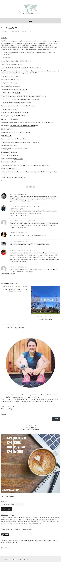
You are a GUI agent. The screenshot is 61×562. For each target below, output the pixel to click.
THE (9, 168)
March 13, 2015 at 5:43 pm (19, 194)
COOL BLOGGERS (30, 427)
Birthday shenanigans (15, 327)
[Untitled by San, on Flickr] (4, 38)
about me (17, 31)
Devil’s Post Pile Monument (19, 112)
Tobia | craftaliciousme (18, 206)
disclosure (17, 529)
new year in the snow (20, 89)
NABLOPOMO (26, 429)
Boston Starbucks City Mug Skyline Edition (21, 142)
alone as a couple (31, 122)
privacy (25, 529)
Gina (11, 266)
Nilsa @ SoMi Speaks (16, 250)
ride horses (11, 76)
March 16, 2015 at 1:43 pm (30, 250)
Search (3, 414)
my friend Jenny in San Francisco (24, 106)
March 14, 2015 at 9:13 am (30, 220)
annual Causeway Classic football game (22, 125)
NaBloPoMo (25, 286)
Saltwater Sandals (21, 149)
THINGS (14, 168)
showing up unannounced (39, 71)
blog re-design (6, 135)
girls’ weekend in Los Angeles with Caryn (18, 61)
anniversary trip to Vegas (16, 52)
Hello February (45, 319)
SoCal (14, 162)
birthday (24, 31)
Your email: (4, 501)
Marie (11, 241)
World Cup (21, 116)
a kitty (15, 83)
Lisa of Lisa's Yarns (16, 220)
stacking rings (18, 158)
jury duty (17, 93)
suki (11, 194)
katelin (12, 232)
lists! (29, 31)
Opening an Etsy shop (8, 177)
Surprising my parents (8, 172)
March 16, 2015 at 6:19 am (20, 241)
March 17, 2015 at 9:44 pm (19, 267)
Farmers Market (14, 155)
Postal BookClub (18, 99)
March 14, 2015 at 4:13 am (32, 206)
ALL (7, 168)
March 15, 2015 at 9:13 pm (21, 232)
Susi (11, 129)
